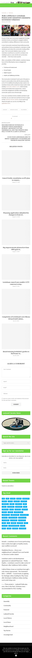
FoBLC (25, 506)
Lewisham (5, 109)
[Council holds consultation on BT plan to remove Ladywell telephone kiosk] (16, 163)
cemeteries (16, 501)
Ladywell (10, 512)
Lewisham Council (14, 109)
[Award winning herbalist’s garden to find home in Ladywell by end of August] (16, 336)
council (11, 504)
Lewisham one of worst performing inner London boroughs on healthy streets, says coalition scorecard (16, 544)
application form (6, 103)
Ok (16, 655)
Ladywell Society (24, 514)
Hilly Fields (25, 509)
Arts (7, 498)
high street (17, 509)
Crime (25, 504)
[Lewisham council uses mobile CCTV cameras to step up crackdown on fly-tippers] (16, 267)
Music (4, 523)
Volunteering (24, 109)
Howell (4, 542)
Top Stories (11, 12)
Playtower (20, 523)
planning (13, 523)
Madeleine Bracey (7, 550)
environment (18, 506)
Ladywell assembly (18, 512)
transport (15, 528)
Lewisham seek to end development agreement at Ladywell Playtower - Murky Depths (15, 561)
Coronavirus (5, 504)
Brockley (19, 498)
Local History (13, 520)
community (23, 501)
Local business (5, 520)
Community (4, 12)
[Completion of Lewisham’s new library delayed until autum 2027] (16, 301)
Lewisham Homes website (12, 99)
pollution (5, 525)
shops (4, 528)
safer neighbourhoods (13, 525)
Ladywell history (14, 514)
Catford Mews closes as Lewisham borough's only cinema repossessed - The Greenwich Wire (15, 572)
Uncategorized (8, 635)
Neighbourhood (8, 626)
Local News (7, 622)
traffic (9, 528)
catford (10, 501)
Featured (6, 610)
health (11, 509)
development (10, 506)
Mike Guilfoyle (22, 520)
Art (3, 498)
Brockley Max (26, 498)
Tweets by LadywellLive (7, 486)
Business (4, 501)
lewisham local (22, 517)
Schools (22, 525)
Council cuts (18, 504)
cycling (4, 506)
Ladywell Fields (6, 514)
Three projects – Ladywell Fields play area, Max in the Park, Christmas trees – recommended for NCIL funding (14, 587)
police (26, 523)
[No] (30, 652)
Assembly (13, 498)
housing (4, 512)
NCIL (8, 523)
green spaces (5, 509)
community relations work (12, 86)
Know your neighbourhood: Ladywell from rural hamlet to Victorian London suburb (15, 552)
